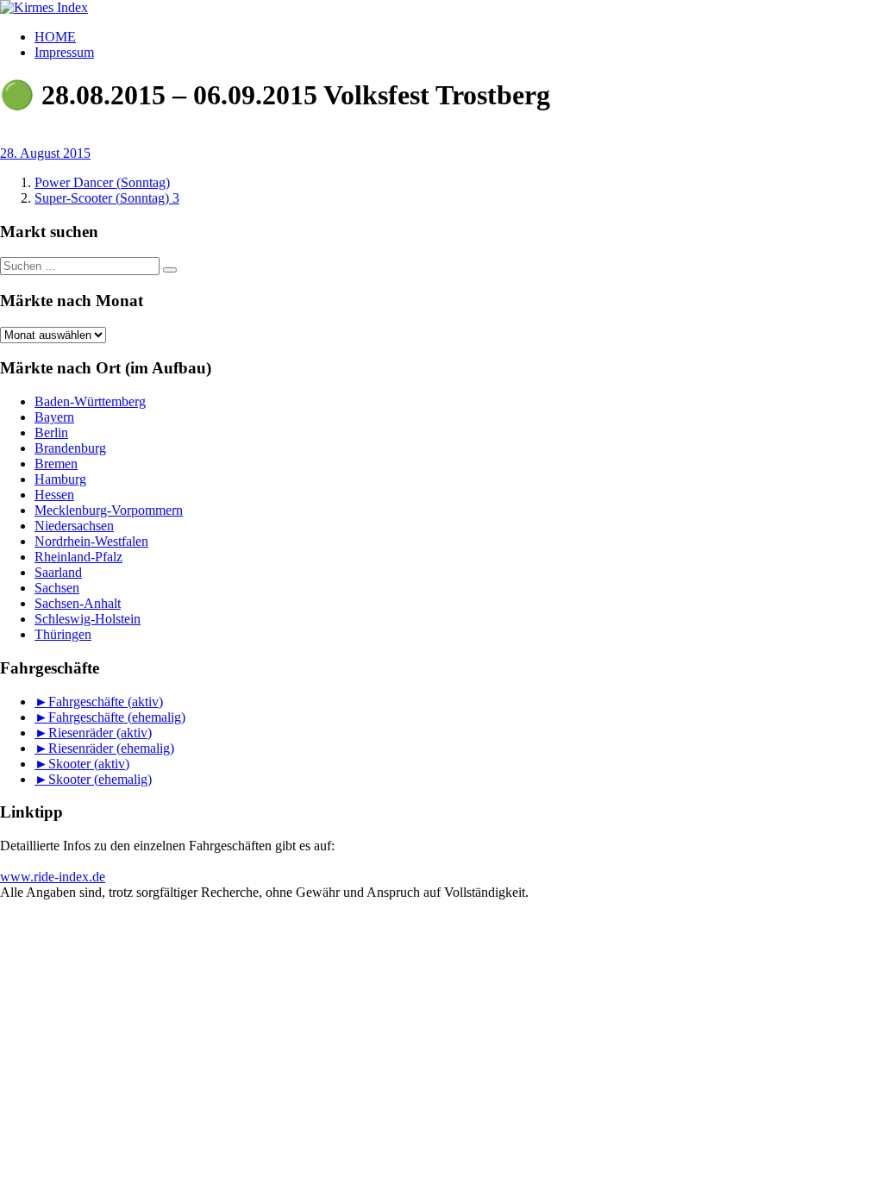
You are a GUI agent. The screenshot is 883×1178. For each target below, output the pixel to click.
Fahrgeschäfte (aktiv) (105, 701)
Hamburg (60, 479)
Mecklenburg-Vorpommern (108, 510)
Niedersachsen (74, 525)
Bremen (56, 463)
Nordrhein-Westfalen (91, 541)
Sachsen (56, 587)
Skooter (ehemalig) (100, 779)
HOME (55, 36)
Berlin (51, 432)
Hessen (54, 494)
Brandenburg (70, 448)
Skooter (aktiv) (88, 763)
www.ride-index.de (52, 876)
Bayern (54, 417)
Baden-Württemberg (90, 401)
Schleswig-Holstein (87, 618)
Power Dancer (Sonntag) (102, 182)
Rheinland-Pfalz (78, 556)
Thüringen (62, 634)
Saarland (58, 572)
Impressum (64, 52)
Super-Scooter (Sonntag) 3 (106, 198)
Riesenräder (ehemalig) (111, 748)
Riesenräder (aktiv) (100, 732)
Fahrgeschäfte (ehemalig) (116, 717)
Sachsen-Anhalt (77, 603)
